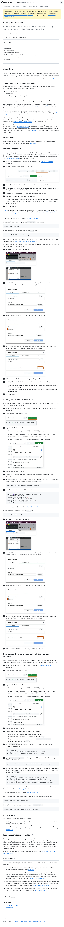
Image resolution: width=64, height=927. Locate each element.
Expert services (37, 921)
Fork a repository (44, 6)
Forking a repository (12, 149)
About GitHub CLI (32, 218)
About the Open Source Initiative (41, 106)
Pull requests (7, 6)
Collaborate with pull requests (19, 6)
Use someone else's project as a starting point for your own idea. (27, 101)
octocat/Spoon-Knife (13, 158)
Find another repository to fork (17, 835)
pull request (9, 829)
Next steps (8, 858)
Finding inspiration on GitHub (41, 885)
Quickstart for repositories (37, 878)
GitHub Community (40, 890)
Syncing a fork (23, 789)
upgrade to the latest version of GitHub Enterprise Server (18, 15)
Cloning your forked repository (17, 399)
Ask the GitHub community (11, 905)
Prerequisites (9, 137)
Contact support (9, 907)
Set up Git (33, 143)
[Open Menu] (61, 2)
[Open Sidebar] (2, 6)
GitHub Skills (34, 130)
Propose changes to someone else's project (19, 83)
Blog (44, 921)
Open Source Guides (23, 127)
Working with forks (33, 6)
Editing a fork (8, 815)
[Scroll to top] (60, 923)
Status (25, 921)
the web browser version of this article (26, 241)
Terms (16, 921)
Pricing (30, 921)
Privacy (21, 921)
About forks (8, 69)
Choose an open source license (23, 121)
